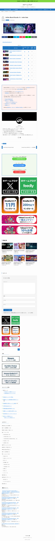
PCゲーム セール (7, 445)
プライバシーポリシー (27, 537)
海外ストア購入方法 (7, 447)
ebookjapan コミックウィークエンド (10, 413)
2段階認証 (7, 93)
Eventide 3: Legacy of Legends (15, 65)
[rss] (28, 535)
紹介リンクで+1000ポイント (11, 102)
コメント (5, 281)
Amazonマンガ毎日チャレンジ (10, 391)
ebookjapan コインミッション (10, 393)
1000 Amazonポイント (7, 405)
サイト (4, 304)
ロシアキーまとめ (6, 481)
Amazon (5, 456)
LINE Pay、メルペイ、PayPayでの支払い (15, 107)
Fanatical (6, 440)
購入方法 (5, 479)
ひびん (15, 503)
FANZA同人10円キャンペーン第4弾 (9, 403)
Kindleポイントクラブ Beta (8, 397)
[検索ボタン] (50, 10)
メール (4, 300)
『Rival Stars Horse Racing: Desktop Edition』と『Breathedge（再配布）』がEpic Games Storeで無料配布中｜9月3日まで (10, 492)
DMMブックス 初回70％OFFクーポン (10, 411)
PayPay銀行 (13, 103)
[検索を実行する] (19, 349)
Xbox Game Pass (6, 449)
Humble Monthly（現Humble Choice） (10, 438)
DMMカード (7, 105)
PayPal (28, 87)
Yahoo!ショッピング (7, 458)
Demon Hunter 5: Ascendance (15, 58)
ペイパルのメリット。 (19, 91)
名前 (4, 296)
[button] (4, 37)
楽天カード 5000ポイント (8, 416)
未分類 (5, 483)
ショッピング (6, 454)
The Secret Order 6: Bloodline (15, 72)
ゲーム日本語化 (6, 451)
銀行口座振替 (20, 89)
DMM (4, 468)
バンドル (6, 432)
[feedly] (26, 535)
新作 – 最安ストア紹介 (8, 430)
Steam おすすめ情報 (7, 425)
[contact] (20, 137)
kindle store (6, 464)
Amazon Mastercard (9, 99)
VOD (4, 470)
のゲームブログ (27, 4)
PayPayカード (8, 103)
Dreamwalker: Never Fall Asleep (16, 62)
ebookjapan (6, 466)
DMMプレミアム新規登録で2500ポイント (10, 399)
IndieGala (7, 20)
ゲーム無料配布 (7, 427)
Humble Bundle (6, 434)
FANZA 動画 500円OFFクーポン (9, 408)
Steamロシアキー (7, 477)
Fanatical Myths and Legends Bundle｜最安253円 (10, 523)
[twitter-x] (18, 137)
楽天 (4, 460)
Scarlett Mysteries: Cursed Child (16, 55)
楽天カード (7, 100)
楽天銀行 (11, 100)
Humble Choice (7, 436)
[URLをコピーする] (34, 37)
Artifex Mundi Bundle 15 (7, 42)
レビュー (5, 472)
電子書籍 (5, 462)
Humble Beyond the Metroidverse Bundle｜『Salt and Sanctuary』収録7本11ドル (10, 498)
